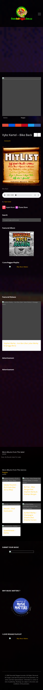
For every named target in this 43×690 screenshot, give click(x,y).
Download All (7, 140)
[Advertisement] (21, 49)
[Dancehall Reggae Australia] (21, 14)
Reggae (23, 118)
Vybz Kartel (7, 202)
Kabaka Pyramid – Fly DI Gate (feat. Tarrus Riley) (10, 487)
